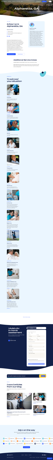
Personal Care (9, 185)
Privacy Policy (33, 457)
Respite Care (9, 223)
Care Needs (8, 114)
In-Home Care (14, 1)
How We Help (8, 410)
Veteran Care (18, 1)
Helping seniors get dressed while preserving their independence (16, 412)
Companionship (10, 115)
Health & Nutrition (10, 150)
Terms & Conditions (38, 457)
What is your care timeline (30, 348)
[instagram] (8, 36)
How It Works (9, 1)
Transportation (9, 168)
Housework (9, 97)
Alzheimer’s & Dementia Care (12, 262)
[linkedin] (9, 36)
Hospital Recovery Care (11, 301)
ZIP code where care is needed (31, 341)
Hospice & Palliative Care (11, 281)
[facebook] (7, 36)
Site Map (31, 457)
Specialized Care (9, 201)
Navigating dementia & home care (38, 414)
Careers (22, 1)
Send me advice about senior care (33, 359)
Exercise (8, 133)
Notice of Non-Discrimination (43, 457)
